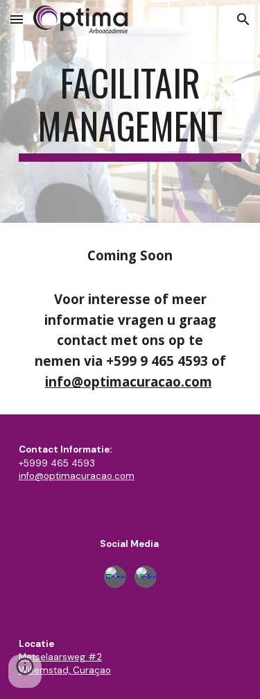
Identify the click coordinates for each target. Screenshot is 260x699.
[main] (130, 111)
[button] (16, 19)
